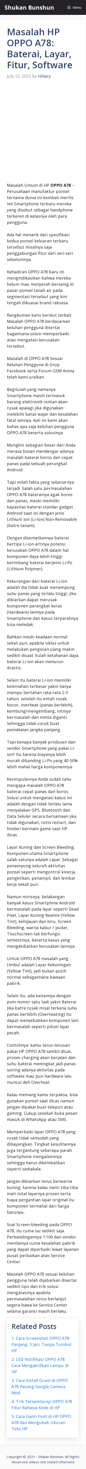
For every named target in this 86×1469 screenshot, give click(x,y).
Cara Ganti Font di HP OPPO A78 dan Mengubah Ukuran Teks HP (41, 1422)
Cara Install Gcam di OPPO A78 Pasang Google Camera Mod (39, 1386)
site (43, 1462)
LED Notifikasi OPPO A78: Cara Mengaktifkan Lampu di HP (40, 1365)
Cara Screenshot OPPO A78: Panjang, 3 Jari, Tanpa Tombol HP (41, 1344)
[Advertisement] (43, 131)
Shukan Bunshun (29, 7)
